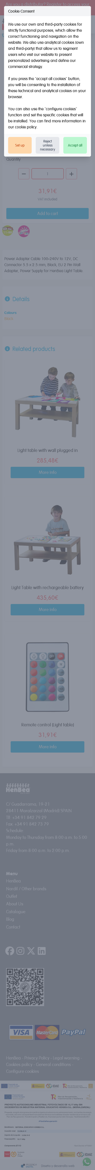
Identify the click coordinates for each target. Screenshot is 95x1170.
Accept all (75, 145)
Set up (20, 145)
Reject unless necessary (47, 145)
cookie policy (25, 126)
